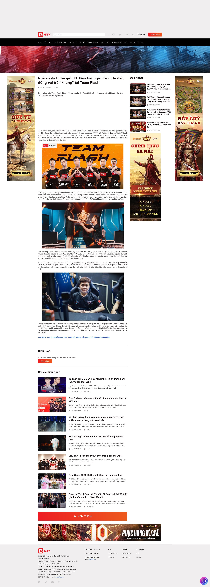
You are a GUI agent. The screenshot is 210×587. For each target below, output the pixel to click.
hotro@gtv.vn (59, 577)
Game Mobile (93, 42)
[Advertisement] (105, 15)
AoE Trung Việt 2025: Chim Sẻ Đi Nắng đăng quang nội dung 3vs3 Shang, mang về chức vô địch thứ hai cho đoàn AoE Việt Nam (158, 99)
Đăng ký (141, 34)
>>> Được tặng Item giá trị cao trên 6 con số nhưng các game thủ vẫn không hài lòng (74, 337)
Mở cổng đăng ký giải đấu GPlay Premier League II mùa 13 (159, 125)
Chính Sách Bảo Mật (92, 553)
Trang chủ (42, 42)
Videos (140, 42)
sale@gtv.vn (92, 559)
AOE (50, 42)
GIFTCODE (105, 42)
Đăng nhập (155, 34)
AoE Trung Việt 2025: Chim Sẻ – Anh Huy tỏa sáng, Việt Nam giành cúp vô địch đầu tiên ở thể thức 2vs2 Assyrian (159, 112)
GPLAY (82, 42)
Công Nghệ (116, 42)
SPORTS (72, 42)
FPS (126, 42)
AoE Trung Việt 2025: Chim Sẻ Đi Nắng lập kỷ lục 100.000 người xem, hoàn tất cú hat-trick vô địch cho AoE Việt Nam (159, 87)
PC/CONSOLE (60, 42)
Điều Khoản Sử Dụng (92, 549)
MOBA (132, 42)
